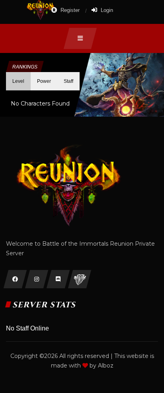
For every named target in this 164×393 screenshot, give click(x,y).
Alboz (105, 365)
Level (18, 81)
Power (44, 81)
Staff (68, 81)
